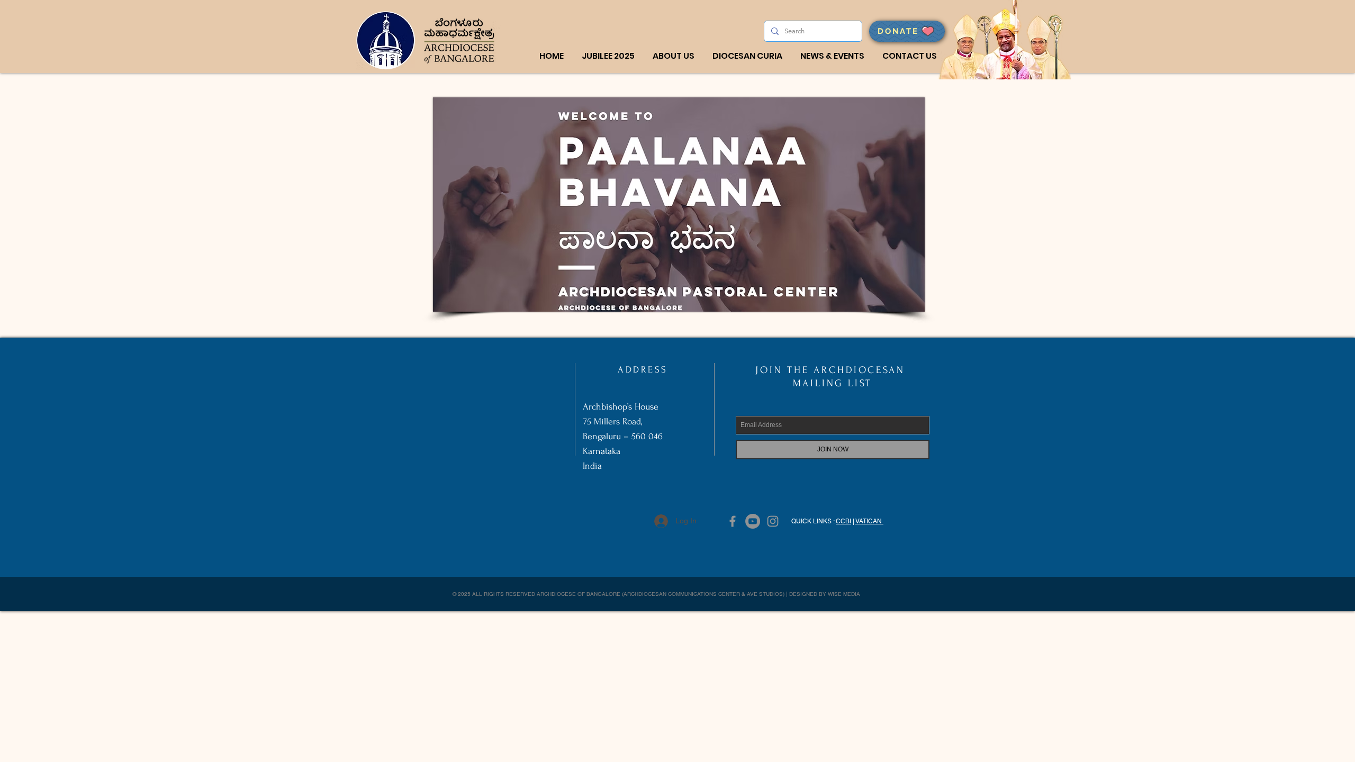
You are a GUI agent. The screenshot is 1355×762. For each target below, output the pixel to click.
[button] (673, 56)
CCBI (843, 521)
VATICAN (869, 521)
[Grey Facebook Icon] (732, 521)
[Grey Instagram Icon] (772, 521)
